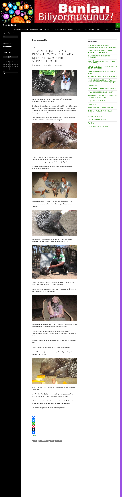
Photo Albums (48, 29)
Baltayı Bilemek (92, 85)
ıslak (35, 440)
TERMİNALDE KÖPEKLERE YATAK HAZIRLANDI (102, 76)
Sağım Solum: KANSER (95, 116)
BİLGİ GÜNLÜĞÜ (9, 25)
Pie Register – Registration (111, 29)
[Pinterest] (54, 426)
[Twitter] (54, 420)
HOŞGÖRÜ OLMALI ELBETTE (97, 100)
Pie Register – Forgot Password (64, 29)
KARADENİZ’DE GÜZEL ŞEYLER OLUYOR (100, 92)
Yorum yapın (58, 65)
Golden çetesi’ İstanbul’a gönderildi (98, 126)
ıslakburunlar (43, 440)
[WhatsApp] (54, 423)
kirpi (52, 440)
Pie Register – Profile (95, 29)
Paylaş (34, 435)
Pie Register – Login (81, 29)
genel (34, 47)
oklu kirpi (59, 440)
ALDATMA (91, 123)
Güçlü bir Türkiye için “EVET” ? (97, 119)
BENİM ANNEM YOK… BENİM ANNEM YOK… (102, 107)
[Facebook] (54, 417)
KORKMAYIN (92, 104)
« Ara (4, 73)
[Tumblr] (54, 429)
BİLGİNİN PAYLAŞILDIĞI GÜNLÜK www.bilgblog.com (28, 29)
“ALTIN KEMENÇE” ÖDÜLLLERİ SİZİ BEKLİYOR (102, 88)
